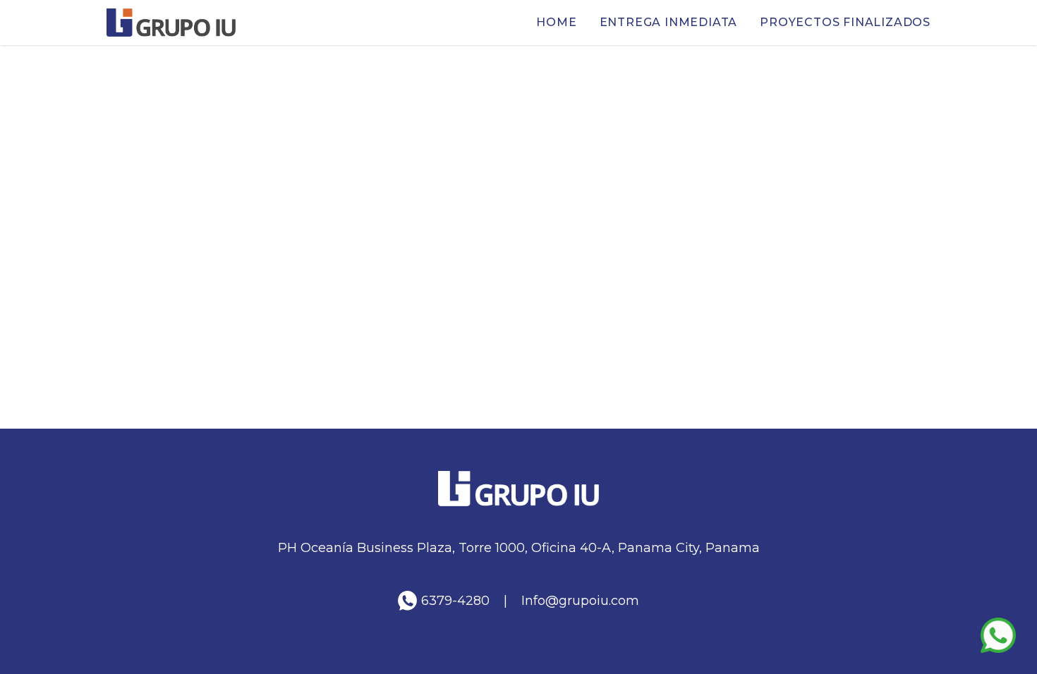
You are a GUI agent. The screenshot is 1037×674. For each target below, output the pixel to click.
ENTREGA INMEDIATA (669, 22)
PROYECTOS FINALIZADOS (845, 22)
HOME (556, 22)
